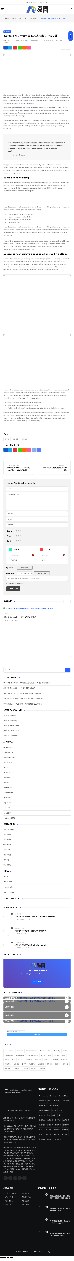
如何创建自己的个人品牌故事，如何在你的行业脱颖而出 (22, 704)
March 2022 (7, 778)
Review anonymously (16, 583)
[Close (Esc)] (1, 1257)
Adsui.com (54, 1252)
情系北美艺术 (8, 845)
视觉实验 (6, 860)
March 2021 (7, 798)
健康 (49, 1055)
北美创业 (21, 1060)
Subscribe (37, 1034)
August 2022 (7, 762)
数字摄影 (32, 1064)
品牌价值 (47, 1060)
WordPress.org (8, 892)
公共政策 (56, 1055)
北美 (13, 1060)
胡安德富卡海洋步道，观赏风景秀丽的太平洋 (30, 931)
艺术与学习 (7, 850)
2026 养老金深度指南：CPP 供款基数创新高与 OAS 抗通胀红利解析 (26, 683)
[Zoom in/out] (11, 1257)
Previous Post (14, 465)
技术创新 (16, 1064)
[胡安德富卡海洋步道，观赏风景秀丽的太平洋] (8, 931)
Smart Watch (14, 736)
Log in (5, 876)
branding (11, 1051)
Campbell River (31, 1051)
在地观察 (64, 1060)
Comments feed (8, 887)
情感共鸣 (8, 1064)
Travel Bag (13, 715)
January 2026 (8, 747)
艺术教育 (16, 1068)
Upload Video (10, 573)
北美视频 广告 (9, 40)
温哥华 (57, 1064)
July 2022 (6, 767)
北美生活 (29, 1060)
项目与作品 (7, 865)
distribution (41, 1051)
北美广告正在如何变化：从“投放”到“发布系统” (19, 617)
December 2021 (8, 793)
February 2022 (8, 783)
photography (20, 1055)
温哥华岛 (65, 1064)
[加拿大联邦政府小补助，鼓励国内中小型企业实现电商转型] (8, 916)
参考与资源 (7, 834)
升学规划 (38, 1060)
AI (5, 1051)
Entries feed (7, 882)
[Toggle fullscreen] (8, 1257)
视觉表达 (34, 1068)
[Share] (4, 1257)
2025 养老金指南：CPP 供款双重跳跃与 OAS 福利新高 (22, 693)
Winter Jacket (14, 726)
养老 (63, 1055)
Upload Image (10, 568)
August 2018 (7, 803)
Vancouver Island (32, 1055)
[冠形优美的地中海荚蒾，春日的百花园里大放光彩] (43, 1234)
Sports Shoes (14, 731)
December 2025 (8, 752)
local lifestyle (9, 1055)
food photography (54, 1051)
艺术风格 (25, 1068)
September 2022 (9, 757)
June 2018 (7, 813)
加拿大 (7, 1060)
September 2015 (9, 818)
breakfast (20, 1051)
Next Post (61, 465)
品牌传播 (55, 1060)
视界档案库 (7, 855)
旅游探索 (15, 439)
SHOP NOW (37, 981)
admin (5, 715)
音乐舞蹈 (24, 439)
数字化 (7, 439)
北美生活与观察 (8, 829)
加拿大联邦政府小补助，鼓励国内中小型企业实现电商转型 (23, 699)
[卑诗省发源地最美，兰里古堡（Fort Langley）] (8, 945)
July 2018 (6, 808)
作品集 (43, 1055)
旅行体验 (49, 1064)
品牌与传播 (6, 613)
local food (66, 1051)
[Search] (72, 9)
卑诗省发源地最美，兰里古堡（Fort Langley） (32, 945)
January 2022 (8, 788)
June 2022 (7, 772)
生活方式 (8, 1068)
